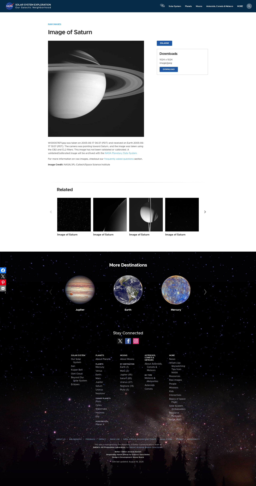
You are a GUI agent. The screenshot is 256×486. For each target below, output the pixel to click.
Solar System (78, 355)
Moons (123, 355)
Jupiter (80, 310)
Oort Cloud (76, 374)
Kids (171, 391)
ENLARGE (164, 43)
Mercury (176, 310)
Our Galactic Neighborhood (33, 8)
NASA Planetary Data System (121, 153)
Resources (174, 376)
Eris (97, 417)
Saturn (99, 386)
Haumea (100, 413)
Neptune (100, 393)
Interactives (175, 395)
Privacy (102, 439)
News (172, 359)
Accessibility (193, 439)
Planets (100, 355)
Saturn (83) (126, 378)
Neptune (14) (127, 386)
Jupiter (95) (126, 375)
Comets (149, 389)
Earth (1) (124, 367)
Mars (98, 378)
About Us (60, 439)
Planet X (100, 424)
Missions (173, 388)
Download (169, 69)
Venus (99, 371)
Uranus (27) (126, 382)
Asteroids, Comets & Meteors (150, 357)
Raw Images (54, 24)
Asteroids (150, 385)
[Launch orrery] (162, 6)
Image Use (115, 439)
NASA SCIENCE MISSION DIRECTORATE (139, 439)
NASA (10, 6)
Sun (73, 366)
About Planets (103, 359)
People (172, 384)
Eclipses (75, 384)
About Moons (127, 359)
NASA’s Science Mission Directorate (146, 447)
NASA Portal (166, 439)
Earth (128, 310)
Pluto (98, 401)
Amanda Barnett (134, 452)
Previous (51, 211)
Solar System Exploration (33, 4)
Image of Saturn (67, 234)
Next (205, 211)
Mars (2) (124, 371)
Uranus (99, 390)
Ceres (99, 405)
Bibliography (75, 439)
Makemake (101, 409)
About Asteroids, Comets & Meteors (153, 367)
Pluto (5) (124, 390)
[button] (240, 6)
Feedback (90, 439)
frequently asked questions (119, 159)
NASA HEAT (175, 420)
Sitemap (179, 439)
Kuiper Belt (77, 370)
